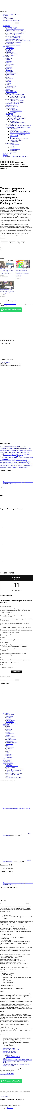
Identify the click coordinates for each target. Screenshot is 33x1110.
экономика (23, 467)
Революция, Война (7, 635)
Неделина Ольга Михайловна (14, 30)
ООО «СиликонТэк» (15, 37)
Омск (7, 75)
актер (6, 457)
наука (2, 463)
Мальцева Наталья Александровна (15, 31)
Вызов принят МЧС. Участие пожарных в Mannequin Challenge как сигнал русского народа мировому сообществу (23, 272)
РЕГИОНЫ (6, 725)
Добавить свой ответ (7, 667)
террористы (3, 467)
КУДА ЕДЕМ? (14, 128)
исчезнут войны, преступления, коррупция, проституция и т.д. (14, 615)
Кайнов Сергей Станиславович (15, 29)
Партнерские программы (10, 1052)
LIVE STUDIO (7, 153)
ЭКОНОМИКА (10, 55)
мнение (25, 462)
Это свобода (5, 642)
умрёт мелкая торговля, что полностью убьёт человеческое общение (14, 654)
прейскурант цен (7, 761)
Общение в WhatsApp (12, 309)
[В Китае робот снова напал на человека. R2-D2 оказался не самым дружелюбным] (7, 285)
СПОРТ (8, 719)
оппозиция (16, 463)
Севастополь (9, 78)
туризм (9, 467)
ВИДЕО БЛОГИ (14, 115)
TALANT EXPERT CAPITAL (11, 14)
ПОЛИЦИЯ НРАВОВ (16, 111)
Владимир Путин (8, 448)
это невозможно (6, 606)
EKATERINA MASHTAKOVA (14, 39)
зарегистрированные (10, 304)
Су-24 (21, 455)
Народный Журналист (12, 103)
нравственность (9, 463)
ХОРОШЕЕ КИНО (15, 149)
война (23, 457)
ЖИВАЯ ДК (13, 130)
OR (4, 758)
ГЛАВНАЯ (6, 1058)
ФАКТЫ (12, 146)
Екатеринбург (10, 64)
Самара (8, 77)
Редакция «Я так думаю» (10, 1051)
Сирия (15, 455)
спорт (12, 465)
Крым (15, 450)
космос (10, 462)
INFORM (5, 15)
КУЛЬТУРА (9, 49)
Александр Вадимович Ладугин (15, 33)
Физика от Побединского (13, 45)
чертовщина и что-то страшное (10, 662)
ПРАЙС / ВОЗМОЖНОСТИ (11, 1049)
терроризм (28, 465)
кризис (17, 462)
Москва (22, 450)
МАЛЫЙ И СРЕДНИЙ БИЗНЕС (19, 139)
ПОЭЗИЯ (12, 147)
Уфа (7, 84)
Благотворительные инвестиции (15, 769)
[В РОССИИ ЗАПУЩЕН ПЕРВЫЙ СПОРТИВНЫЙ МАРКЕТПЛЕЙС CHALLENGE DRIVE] (7, 264)
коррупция (4, 462)
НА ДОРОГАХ (14, 141)
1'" (2, 657)
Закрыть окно (4, 1096)
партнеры (9, 1055)
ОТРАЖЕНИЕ (14, 150)
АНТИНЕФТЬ (10, 771)
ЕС (29, 448)
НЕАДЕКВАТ (13, 112)
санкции (6, 465)
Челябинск (9, 67)
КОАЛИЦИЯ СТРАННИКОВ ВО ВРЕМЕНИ (15, 156)
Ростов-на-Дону (10, 87)
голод (3, 637)
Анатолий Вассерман (12, 446)
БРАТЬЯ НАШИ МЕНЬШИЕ (18, 97)
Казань (8, 65)
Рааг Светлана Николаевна (13, 42)
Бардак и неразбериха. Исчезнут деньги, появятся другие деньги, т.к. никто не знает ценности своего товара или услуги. (16, 610)
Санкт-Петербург (11, 86)
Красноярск (9, 71)
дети (27, 457)
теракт (21, 465)
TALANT (9, 764)
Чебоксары (9, 68)
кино (25, 460)
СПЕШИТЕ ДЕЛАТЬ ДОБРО (18, 96)
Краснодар (9, 70)
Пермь (8, 89)
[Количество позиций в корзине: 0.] (1, 487)
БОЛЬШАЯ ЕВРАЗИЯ (12, 774)
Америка (3, 446)
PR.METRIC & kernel (12, 766)
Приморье (9, 58)
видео (14, 457)
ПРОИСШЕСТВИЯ (11, 53)
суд (17, 465)
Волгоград (9, 61)
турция (15, 467)
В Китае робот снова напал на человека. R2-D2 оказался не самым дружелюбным (7, 291)
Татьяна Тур (9, 43)
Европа (3, 450)
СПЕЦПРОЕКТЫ (8, 763)
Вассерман (22, 446)
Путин (7, 452)
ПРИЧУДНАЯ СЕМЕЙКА (17, 100)
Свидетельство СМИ (9, 1048)
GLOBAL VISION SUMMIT (17, 122)
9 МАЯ (8, 776)
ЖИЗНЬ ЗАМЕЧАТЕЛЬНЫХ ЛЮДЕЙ (20, 125)
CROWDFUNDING (8, 18)
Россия (18, 452)
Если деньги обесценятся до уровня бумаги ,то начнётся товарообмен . (17, 619)
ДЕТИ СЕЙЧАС (10, 93)
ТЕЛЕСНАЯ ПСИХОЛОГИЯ (18, 118)
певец (21, 463)
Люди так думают (14, 144)
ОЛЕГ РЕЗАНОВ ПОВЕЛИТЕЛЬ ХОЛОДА (18, 40)
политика (26, 463)
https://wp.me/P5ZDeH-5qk (7, 1074)
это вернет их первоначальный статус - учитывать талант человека (15, 624)
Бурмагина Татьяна (11, 27)
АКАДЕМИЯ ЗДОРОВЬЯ (13, 770)
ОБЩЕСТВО (10, 48)
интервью (8, 459)
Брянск (8, 59)
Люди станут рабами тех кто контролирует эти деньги (16, 659)
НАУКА (8, 51)
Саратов (8, 81)
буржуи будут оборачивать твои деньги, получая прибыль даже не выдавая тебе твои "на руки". (15, 645)
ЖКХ (11, 137)
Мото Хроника (14, 121)
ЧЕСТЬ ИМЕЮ (14, 109)
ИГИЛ (9, 450)
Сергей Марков (8, 455)
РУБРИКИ (6, 713)
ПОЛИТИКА (10, 52)
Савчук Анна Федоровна (13, 34)
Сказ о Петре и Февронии (17, 102)
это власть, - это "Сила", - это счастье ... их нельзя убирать (15, 649)
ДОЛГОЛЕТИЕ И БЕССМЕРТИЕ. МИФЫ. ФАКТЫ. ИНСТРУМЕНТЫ (20, 132)
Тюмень (8, 83)
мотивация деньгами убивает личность (12, 640)
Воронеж (8, 62)
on (2, 664)
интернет (19, 460)
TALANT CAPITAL (11, 92)
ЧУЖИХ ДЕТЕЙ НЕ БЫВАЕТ (18, 134)
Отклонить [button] (10, 1108)
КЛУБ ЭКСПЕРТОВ (12, 106)
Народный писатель (11, 105)
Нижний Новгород (11, 73)
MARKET (6, 17)
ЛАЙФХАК (13, 152)
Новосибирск (10, 74)
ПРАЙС (5, 155)
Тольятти (8, 80)
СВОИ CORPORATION (13, 1057)
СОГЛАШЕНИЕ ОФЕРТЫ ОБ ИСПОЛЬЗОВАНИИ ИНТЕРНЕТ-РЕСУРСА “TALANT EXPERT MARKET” (17, 1061)
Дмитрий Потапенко (21, 448)
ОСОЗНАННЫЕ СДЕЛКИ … (11, 20)
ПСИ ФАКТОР (14, 136)
